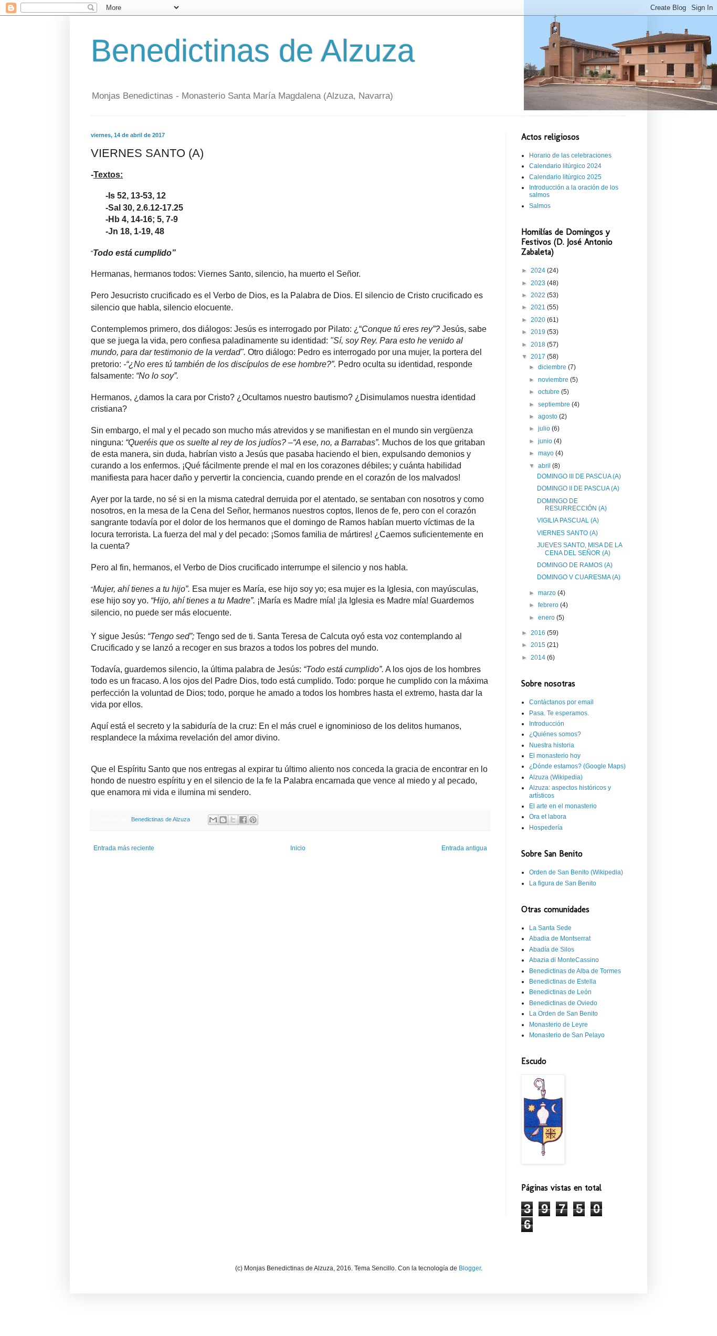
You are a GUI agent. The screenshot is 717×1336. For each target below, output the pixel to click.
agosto (548, 416)
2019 (539, 332)
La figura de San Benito (562, 883)
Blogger (470, 1268)
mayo (546, 453)
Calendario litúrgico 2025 (565, 177)
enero (547, 617)
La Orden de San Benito (563, 1013)
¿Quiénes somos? (555, 734)
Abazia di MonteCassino (564, 960)
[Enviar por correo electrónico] (213, 820)
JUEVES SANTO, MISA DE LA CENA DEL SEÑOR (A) (579, 548)
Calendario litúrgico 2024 (565, 166)
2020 (539, 319)
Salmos (540, 206)
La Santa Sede (550, 928)
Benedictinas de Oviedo (563, 1003)
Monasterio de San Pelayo (567, 1035)
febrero (549, 605)
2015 (539, 645)
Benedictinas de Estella (562, 981)
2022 (539, 295)
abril (545, 465)
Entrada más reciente (123, 848)
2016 (539, 632)
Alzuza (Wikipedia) (556, 777)
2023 (539, 283)
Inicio (297, 848)
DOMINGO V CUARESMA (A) (578, 577)
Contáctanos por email (561, 702)
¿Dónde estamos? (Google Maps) (577, 766)
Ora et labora (547, 816)
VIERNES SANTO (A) (567, 533)
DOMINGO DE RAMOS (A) (575, 565)
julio (545, 428)
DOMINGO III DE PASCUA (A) (579, 476)
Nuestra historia (551, 745)
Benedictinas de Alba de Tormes (575, 971)
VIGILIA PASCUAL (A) (568, 520)
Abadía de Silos (551, 949)
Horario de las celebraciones (570, 155)
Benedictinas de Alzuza (253, 50)
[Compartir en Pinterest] (253, 820)
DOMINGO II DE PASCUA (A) (578, 488)
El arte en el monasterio (563, 806)
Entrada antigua (464, 848)
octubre (549, 391)
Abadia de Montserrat (560, 938)
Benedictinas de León (560, 992)
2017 (539, 356)
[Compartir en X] (233, 820)
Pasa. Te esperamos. (559, 713)
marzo (547, 593)
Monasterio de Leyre (558, 1024)
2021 (539, 307)
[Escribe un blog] (223, 820)
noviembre (554, 379)
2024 (539, 270)
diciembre (553, 367)
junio (546, 441)
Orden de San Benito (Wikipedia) (576, 872)
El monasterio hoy (555, 755)
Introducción (546, 723)
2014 (539, 657)
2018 (539, 344)
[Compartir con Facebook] (243, 820)
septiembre (555, 404)
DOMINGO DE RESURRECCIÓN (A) (572, 504)
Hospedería (546, 827)
